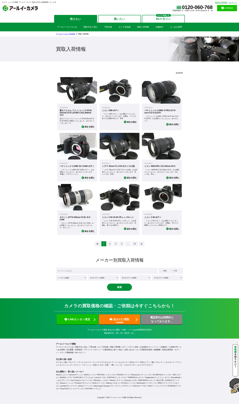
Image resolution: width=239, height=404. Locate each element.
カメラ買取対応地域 (144, 350)
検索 (119, 287)
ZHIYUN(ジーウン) (92, 389)
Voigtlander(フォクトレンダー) (157, 377)
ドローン (76, 365)
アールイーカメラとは (67, 27)
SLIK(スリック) (98, 383)
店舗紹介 (160, 27)
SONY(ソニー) (89, 375)
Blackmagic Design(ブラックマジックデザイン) (112, 386)
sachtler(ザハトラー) (68, 386)
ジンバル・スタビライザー (125, 365)
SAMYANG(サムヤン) (146, 380)
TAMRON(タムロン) (135, 377)
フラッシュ (86, 365)
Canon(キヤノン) (75, 375)
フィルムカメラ (121, 362)
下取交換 (108, 27)
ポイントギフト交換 (130, 347)
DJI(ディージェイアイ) (157, 386)
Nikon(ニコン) (61, 375)
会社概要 (69, 350)
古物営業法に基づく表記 (112, 350)
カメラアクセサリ (145, 365)
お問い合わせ (129, 350)
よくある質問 (176, 27)
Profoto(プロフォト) (82, 383)
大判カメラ (133, 362)
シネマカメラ (169, 362)
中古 (175, 271)
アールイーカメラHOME (65, 34)
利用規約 (78, 350)
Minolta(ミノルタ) (101, 380)
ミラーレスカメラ (84, 362)
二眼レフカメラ (156, 362)
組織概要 (157, 350)
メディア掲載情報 (66, 353)
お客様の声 (173, 347)
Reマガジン (79, 353)
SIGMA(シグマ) (66, 377)
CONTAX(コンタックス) (116, 377)
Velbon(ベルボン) (113, 383)
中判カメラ (144, 362)
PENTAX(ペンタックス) (106, 375)
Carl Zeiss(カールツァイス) (81, 380)
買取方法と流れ (90, 27)
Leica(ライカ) (100, 377)
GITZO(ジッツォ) (128, 383)
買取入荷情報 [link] (83, 34)
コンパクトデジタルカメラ (103, 362)
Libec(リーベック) (85, 386)
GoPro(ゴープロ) (139, 386)
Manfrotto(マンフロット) (146, 383)
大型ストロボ (98, 365)
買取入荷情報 (143, 27)
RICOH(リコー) (123, 375)
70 (135, 244)
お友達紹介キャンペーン (149, 347)
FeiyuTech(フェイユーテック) (71, 389)
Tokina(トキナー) (116, 380)
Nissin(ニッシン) (66, 383)
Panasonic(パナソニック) (141, 375)
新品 (165, 271)
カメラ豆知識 (124, 27)
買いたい (119, 19)
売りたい (75, 19)
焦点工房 (159, 380)
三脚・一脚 (109, 365)
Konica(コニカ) (130, 380)
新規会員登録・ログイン (226, 2)
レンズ (69, 365)
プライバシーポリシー (92, 350)
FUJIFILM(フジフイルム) (83, 377)
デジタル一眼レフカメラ (65, 362)
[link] (97, 243)
